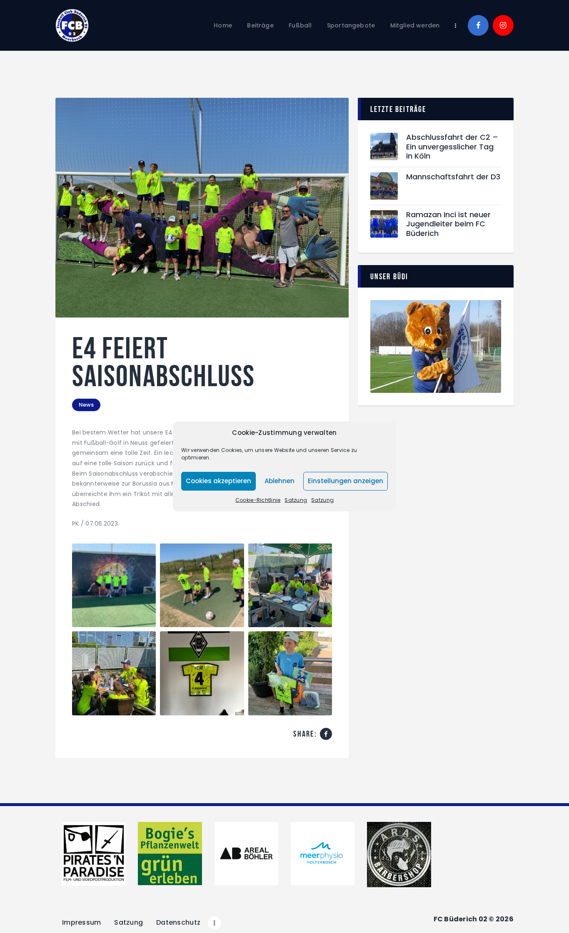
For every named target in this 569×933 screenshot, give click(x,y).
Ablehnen (279, 480)
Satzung (295, 500)
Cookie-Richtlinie (257, 500)
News (86, 405)
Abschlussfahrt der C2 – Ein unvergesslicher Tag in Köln (452, 147)
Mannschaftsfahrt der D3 (453, 177)
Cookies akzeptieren (218, 480)
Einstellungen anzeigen (345, 480)
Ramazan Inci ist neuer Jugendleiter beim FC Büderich (448, 224)
